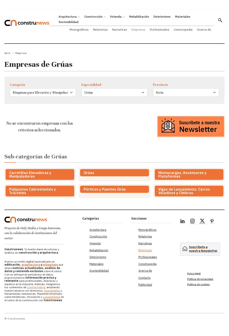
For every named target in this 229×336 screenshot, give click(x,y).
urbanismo (50, 264)
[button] (220, 20)
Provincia (160, 85)
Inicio (7, 53)
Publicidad (145, 285)
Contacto (144, 278)
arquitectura (30, 264)
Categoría (17, 85)
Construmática (36, 287)
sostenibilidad (51, 296)
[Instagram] (192, 222)
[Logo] (41, 220)
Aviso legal (194, 273)
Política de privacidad (200, 279)
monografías (52, 290)
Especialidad (91, 85)
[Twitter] (202, 222)
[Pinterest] (212, 222)
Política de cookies (198, 284)
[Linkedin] (182, 222)
